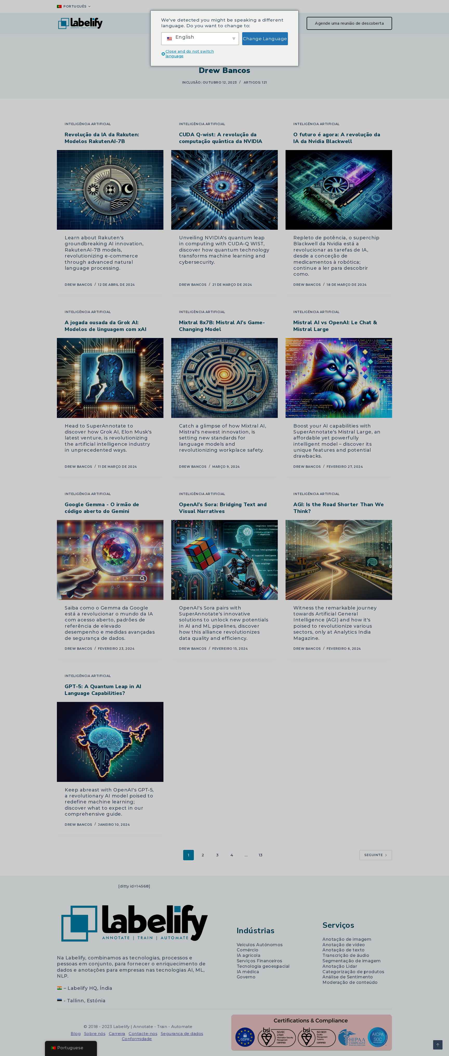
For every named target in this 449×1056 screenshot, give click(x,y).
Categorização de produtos (353, 971)
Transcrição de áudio (345, 955)
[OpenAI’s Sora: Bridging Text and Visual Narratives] (224, 560)
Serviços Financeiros (259, 960)
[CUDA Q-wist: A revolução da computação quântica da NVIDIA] (224, 190)
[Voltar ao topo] (438, 1045)
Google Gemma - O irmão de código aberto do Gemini (102, 508)
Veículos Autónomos (260, 944)
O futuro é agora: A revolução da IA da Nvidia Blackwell (336, 138)
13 (261, 855)
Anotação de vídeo (343, 944)
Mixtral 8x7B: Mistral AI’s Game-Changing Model (222, 326)
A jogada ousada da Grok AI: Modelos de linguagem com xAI (105, 326)
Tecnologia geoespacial (263, 966)
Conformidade (137, 1038)
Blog (76, 1033)
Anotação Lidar (339, 966)
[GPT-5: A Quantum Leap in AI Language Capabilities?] (110, 742)
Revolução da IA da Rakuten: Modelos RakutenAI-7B (102, 138)
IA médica (248, 971)
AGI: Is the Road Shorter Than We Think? (338, 508)
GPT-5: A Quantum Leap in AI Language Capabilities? (103, 690)
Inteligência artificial (88, 124)
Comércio (248, 949)
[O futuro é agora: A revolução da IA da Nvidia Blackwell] (339, 190)
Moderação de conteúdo (350, 982)
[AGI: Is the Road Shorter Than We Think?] (339, 560)
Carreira (117, 1033)
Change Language (265, 38)
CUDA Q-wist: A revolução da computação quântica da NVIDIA (220, 138)
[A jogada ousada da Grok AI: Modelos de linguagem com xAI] (110, 378)
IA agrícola (249, 955)
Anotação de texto (343, 949)
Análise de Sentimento (347, 976)
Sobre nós (94, 1033)
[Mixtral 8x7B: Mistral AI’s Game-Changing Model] (224, 378)
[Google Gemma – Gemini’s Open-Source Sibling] (110, 560)
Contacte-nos (143, 1033)
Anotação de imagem (346, 939)
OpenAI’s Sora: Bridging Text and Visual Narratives (223, 508)
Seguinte (373, 855)
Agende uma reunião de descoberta (349, 23)
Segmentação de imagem (351, 960)
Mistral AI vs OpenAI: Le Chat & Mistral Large (335, 326)
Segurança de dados (182, 1033)
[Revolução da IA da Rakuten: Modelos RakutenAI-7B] (110, 190)
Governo (246, 976)
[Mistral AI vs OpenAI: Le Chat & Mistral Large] (339, 378)
